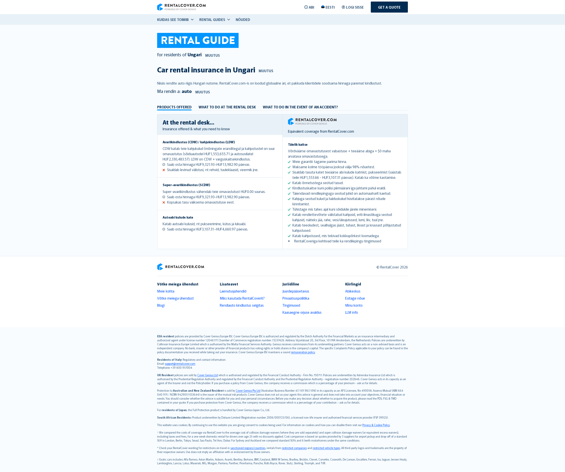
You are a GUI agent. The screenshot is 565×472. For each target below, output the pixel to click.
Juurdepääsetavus (295, 291)
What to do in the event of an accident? (300, 107)
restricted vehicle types (326, 448)
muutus (212, 55)
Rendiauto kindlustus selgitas (242, 305)
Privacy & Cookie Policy (376, 425)
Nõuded (243, 19)
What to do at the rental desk (227, 107)
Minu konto (354, 305)
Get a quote (389, 7)
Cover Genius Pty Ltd (248, 390)
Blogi (161, 305)
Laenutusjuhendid (233, 291)
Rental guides (212, 19)
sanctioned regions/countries (247, 448)
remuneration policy (303, 352)
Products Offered (174, 107)
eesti (330, 7)
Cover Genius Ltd (207, 375)
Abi (311, 7)
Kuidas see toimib (173, 19)
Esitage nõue (355, 298)
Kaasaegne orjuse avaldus (302, 312)
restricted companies (294, 448)
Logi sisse (355, 7)
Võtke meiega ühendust (175, 298)
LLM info (351, 312)
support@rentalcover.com (180, 363)
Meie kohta (165, 291)
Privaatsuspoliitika (295, 298)
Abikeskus (352, 291)
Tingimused (291, 305)
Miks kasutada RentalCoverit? (242, 298)
